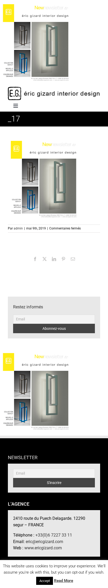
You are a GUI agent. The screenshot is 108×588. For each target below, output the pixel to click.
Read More (63, 580)
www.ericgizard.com (43, 547)
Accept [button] (44, 581)
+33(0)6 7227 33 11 (53, 535)
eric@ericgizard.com (44, 541)
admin (18, 228)
